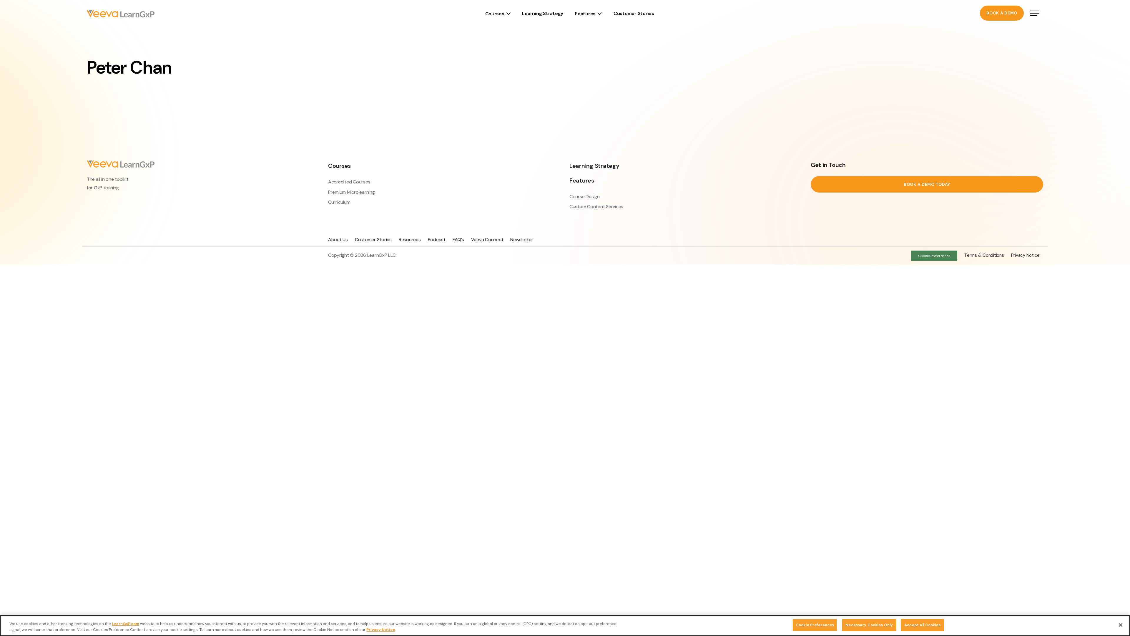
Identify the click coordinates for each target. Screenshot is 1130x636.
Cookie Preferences (815, 624)
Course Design (584, 196)
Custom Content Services (596, 206)
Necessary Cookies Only (869, 624)
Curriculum (339, 202)
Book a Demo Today (927, 184)
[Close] (1120, 624)
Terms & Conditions (984, 255)
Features (585, 14)
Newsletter (521, 239)
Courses (494, 14)
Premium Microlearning (351, 192)
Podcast (437, 239)
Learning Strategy (542, 13)
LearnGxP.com (125, 623)
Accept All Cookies (922, 624)
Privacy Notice (1025, 255)
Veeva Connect (487, 239)
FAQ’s (458, 239)
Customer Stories (634, 13)
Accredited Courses (349, 182)
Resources (410, 239)
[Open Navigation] (1034, 14)
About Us (338, 239)
